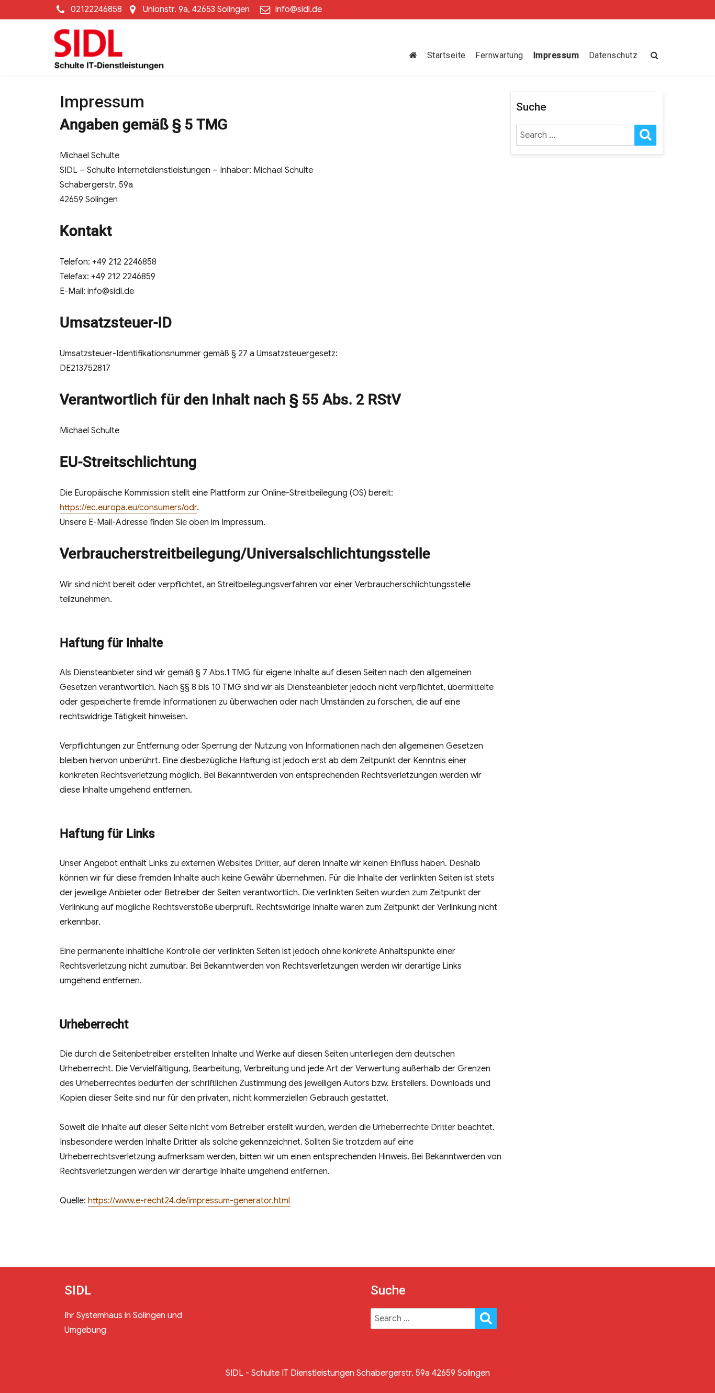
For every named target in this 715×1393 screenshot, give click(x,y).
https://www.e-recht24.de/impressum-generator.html (189, 1200)
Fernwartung (499, 55)
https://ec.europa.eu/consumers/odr (128, 507)
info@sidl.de (298, 9)
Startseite (446, 55)
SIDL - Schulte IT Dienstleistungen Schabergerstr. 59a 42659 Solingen (358, 1373)
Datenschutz (613, 55)
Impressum (556, 55)
